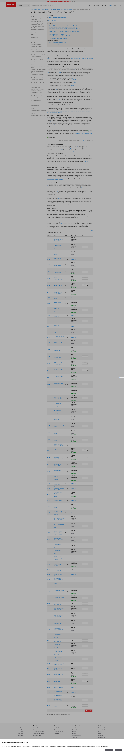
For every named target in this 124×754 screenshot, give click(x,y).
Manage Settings (5, 749)
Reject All (118, 750)
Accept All (109, 750)
